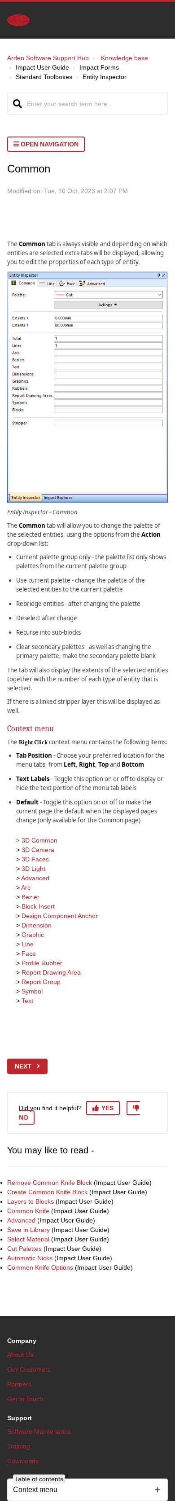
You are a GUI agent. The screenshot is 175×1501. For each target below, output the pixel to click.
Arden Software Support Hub (48, 58)
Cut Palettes (24, 1248)
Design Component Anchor (60, 915)
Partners (19, 1384)
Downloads (23, 1461)
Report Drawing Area (51, 972)
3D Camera (38, 849)
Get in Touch (25, 1399)
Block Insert (38, 906)
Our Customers (29, 1369)
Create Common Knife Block (47, 1192)
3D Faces (35, 859)
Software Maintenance (39, 1431)
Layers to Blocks (30, 1201)
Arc (26, 887)
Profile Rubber (42, 963)
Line (28, 944)
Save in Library (28, 1229)
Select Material (28, 1239)
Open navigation (49, 144)
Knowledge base (124, 58)
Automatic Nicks (29, 1258)
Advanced (35, 878)
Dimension (37, 925)
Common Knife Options (40, 1267)
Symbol (32, 991)
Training (18, 1446)
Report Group (41, 981)
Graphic (33, 934)
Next (23, 1066)
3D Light (33, 868)
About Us (20, 1354)
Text (27, 1000)
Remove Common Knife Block (49, 1182)
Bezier (30, 897)
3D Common (39, 840)
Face (29, 953)
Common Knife (28, 1210)
